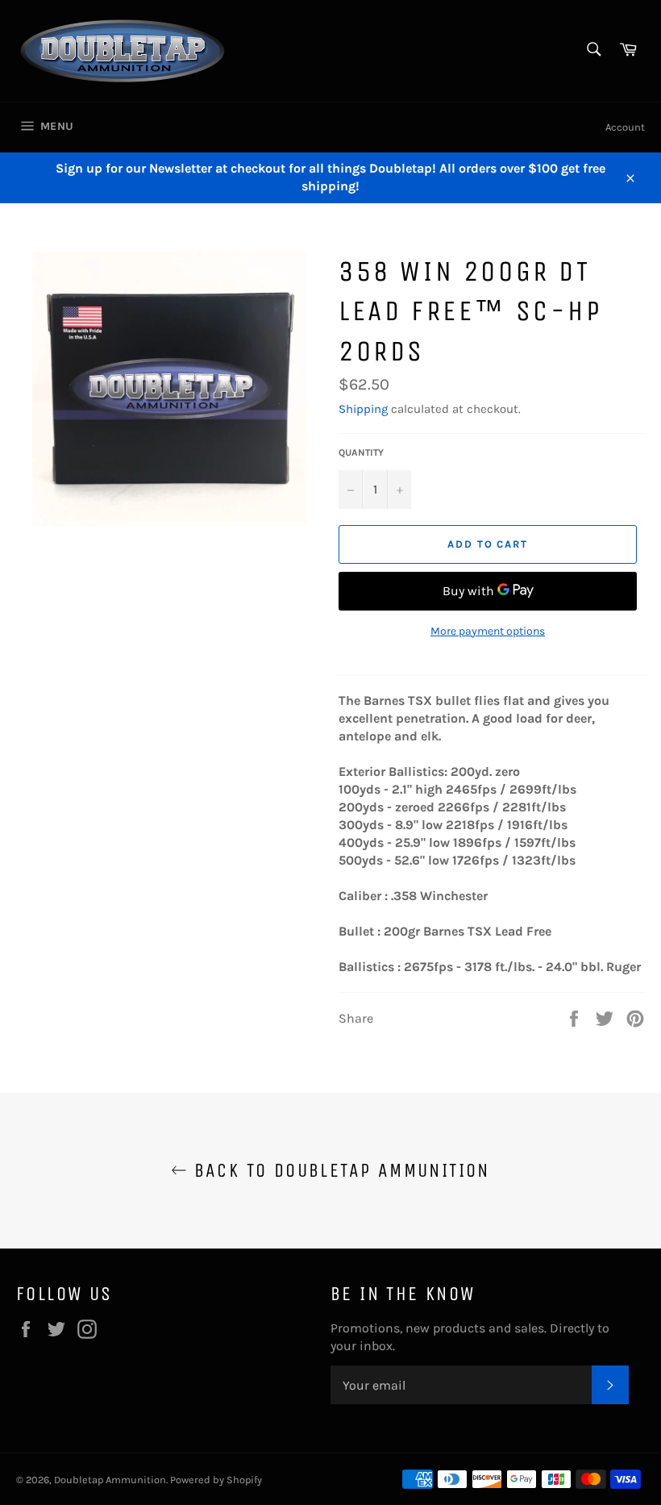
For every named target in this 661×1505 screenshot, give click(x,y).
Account (625, 127)
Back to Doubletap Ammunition (338, 1170)
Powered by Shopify (216, 1480)
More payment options (487, 631)
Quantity (361, 452)
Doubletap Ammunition (110, 1480)
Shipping (363, 409)
